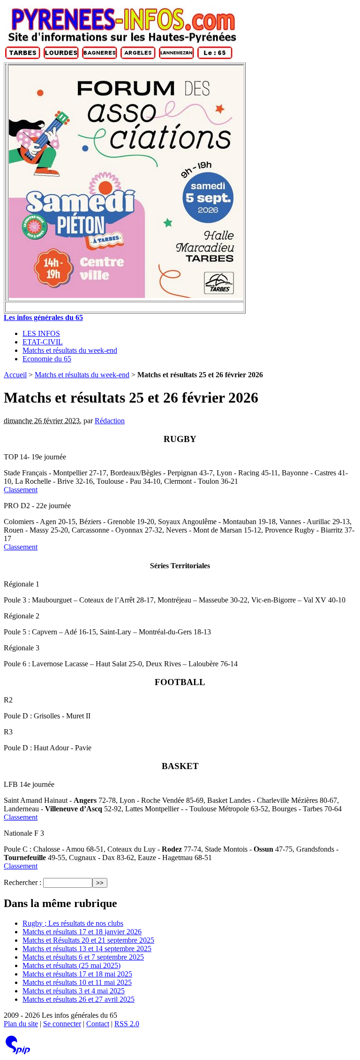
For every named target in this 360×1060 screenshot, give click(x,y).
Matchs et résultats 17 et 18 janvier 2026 (82, 932)
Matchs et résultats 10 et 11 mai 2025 (77, 982)
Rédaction (110, 421)
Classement (21, 490)
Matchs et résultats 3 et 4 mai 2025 (73, 991)
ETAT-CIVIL (42, 342)
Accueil (15, 375)
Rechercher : (22, 882)
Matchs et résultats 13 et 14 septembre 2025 (86, 949)
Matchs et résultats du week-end (69, 350)
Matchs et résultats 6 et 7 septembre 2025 (83, 957)
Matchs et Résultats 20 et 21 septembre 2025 (88, 940)
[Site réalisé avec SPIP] (18, 1052)
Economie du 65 (46, 359)
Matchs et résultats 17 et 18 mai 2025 (77, 974)
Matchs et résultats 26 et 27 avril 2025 (78, 999)
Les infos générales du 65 (43, 317)
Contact (97, 1024)
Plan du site (21, 1024)
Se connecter (62, 1024)
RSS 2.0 (126, 1024)
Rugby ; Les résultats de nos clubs (72, 923)
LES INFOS (41, 333)
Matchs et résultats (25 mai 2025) (71, 965)
